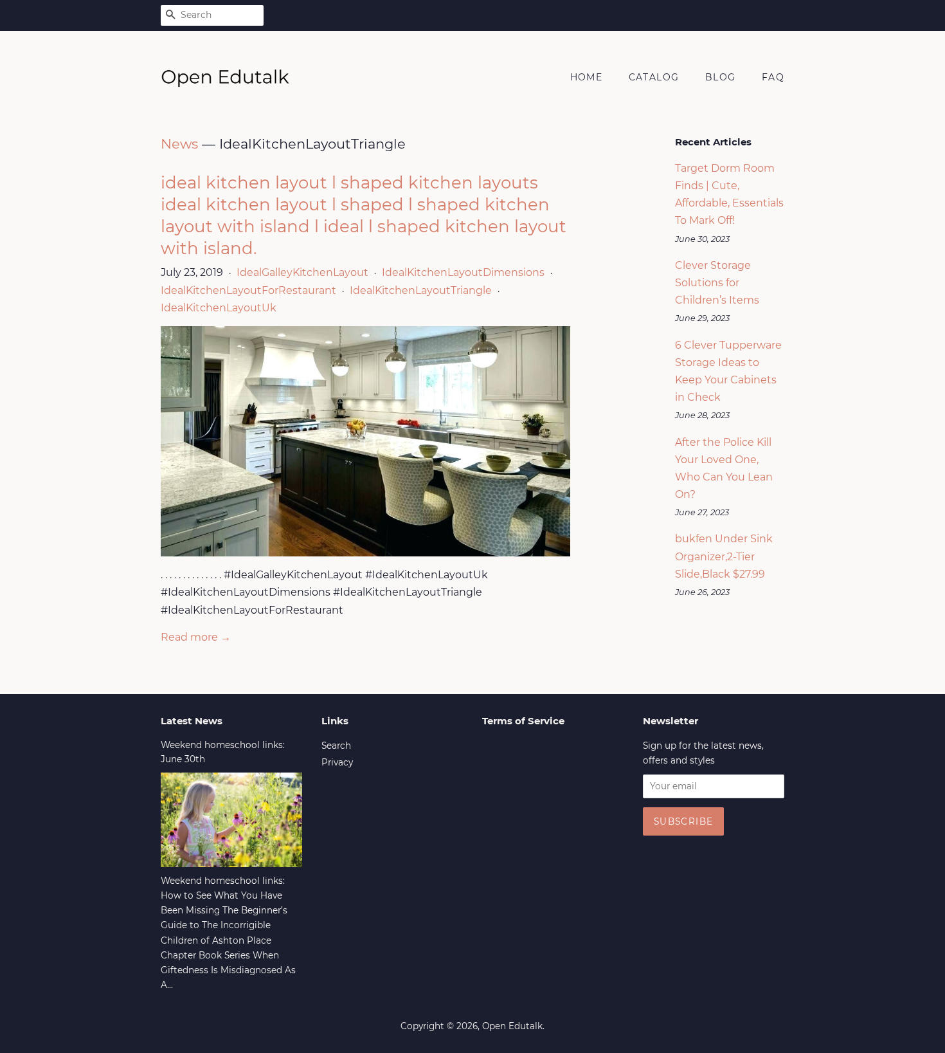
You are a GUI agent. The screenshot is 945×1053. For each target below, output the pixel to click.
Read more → (196, 637)
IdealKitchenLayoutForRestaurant (248, 290)
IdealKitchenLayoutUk (218, 308)
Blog (720, 77)
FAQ (773, 77)
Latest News (191, 721)
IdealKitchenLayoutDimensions (463, 272)
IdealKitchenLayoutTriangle (421, 290)
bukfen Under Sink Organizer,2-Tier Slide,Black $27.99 (724, 556)
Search (336, 745)
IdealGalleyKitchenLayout (302, 272)
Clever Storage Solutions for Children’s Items (717, 282)
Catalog (654, 77)
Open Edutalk (512, 1026)
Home (586, 77)
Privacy (337, 762)
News (179, 144)
